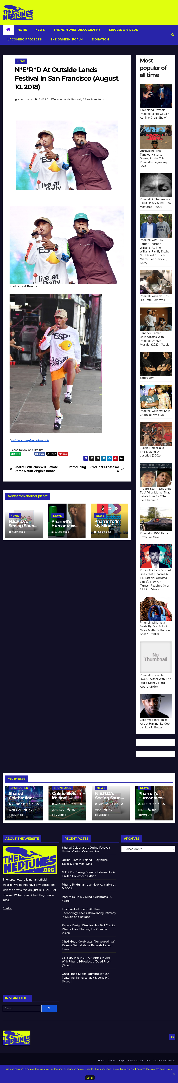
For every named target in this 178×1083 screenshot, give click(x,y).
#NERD (43, 99)
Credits (7, 908)
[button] (172, 34)
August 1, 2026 (108, 804)
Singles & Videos (123, 29)
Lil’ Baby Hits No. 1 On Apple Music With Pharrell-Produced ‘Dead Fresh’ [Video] (87, 961)
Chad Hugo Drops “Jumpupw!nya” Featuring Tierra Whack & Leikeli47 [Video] (86, 977)
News (40, 29)
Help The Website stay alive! (134, 1060)
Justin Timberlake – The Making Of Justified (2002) (153, 451)
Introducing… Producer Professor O (94, 469)
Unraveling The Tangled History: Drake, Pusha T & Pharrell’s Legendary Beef (154, 158)
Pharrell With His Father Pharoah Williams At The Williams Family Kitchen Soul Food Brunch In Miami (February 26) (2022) (155, 251)
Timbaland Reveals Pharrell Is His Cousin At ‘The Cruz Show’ (154, 113)
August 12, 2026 (66, 804)
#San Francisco (93, 99)
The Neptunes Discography (76, 29)
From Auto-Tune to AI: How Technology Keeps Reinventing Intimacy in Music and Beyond (89, 913)
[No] (173, 1074)
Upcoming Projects (24, 39)
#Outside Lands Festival (65, 99)
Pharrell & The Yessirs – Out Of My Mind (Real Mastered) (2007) (155, 203)
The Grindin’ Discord (164, 1060)
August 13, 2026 (23, 804)
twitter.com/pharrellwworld (30, 440)
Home (22, 29)
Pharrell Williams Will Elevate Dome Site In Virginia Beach (36, 469)
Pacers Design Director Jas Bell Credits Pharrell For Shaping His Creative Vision (88, 929)
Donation (100, 39)
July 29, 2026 (151, 804)
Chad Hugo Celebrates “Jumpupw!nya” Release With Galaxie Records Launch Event (88, 945)
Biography (147, 377)
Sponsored (19, 788)
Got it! (90, 1077)
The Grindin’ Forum (66, 39)
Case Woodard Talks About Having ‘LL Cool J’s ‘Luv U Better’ (155, 723)
